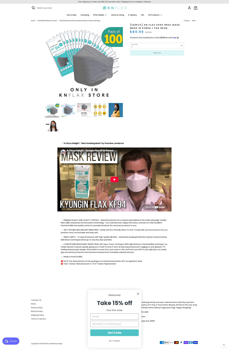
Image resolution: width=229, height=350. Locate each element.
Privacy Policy (37, 307)
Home (33, 21)
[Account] (189, 7)
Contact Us (36, 300)
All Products (154, 15)
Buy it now (157, 60)
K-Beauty (132, 15)
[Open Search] (33, 7)
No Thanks (114, 340)
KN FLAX (46, 344)
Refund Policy (37, 311)
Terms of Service (38, 319)
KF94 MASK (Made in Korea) (47, 21)
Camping (85, 15)
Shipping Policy (37, 315)
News (33, 303)
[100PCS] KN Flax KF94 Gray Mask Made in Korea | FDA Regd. (80, 21)
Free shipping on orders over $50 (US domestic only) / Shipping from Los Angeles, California (114, 2)
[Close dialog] (138, 294)
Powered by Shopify (55, 344)
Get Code (114, 333)
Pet (142, 15)
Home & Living (117, 15)
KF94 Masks (99, 15)
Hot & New (71, 15)
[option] (84, 63)
